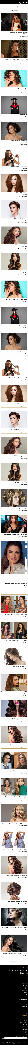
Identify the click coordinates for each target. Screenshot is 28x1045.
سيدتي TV (25, 1034)
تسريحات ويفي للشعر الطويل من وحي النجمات (15, 534)
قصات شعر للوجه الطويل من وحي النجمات (18, 32)
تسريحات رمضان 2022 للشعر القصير (19, 218)
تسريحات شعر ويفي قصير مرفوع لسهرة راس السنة (14, 927)
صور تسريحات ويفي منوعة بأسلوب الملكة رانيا (16, 583)
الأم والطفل (25, 992)
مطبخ (26, 988)
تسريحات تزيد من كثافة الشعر (21, 245)
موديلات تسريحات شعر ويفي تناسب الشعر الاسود (15, 953)
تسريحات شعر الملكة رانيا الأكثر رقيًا (18, 771)
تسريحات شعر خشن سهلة (21, 192)
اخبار (26, 1002)
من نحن (25, 1018)
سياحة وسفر (24, 1004)
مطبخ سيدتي (24, 1032)
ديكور (26, 1009)
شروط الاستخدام (23, 1022)
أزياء (26, 978)
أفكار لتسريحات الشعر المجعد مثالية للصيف (18, 88)
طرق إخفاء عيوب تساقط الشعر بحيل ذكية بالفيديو (15, 849)
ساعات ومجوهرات (23, 999)
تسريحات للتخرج (23, 114)
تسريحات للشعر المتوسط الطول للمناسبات (18, 140)
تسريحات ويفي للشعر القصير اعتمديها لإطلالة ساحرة (14, 823)
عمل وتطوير (24, 1006)
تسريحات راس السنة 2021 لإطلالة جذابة (17, 901)
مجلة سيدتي (24, 1029)
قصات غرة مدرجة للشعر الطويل (19, 666)
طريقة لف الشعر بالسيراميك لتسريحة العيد (18, 166)
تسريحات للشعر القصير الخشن (19, 508)
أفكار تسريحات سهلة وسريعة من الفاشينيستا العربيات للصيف (14, 693)
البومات (25, 1013)
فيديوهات (25, 1011)
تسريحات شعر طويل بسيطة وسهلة (18, 745)
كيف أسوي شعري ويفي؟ (22, 271)
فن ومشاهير (24, 990)
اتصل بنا (25, 1020)
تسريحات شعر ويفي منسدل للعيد (18, 719)
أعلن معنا (25, 1025)
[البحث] (5, 2)
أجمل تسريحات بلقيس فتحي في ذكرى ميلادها (16, 614)
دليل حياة (25, 985)
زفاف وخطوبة (24, 995)
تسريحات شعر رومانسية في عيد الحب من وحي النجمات (16, 797)
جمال (26, 981)
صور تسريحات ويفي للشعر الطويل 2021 (17, 875)
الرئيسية (17, 6)
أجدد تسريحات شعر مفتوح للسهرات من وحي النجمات (16, 59)
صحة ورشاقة (24, 983)
